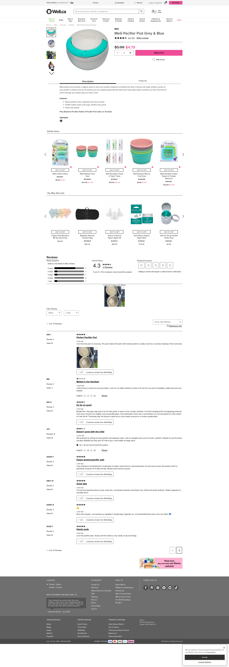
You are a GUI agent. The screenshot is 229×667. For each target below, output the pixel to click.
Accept (205, 657)
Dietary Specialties (115, 636)
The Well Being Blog (122, 600)
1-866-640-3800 (65, 641)
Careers (94, 609)
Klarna (93, 603)
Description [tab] (88, 81)
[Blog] (163, 587)
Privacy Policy (210, 652)
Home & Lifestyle (131, 20)
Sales (179, 20)
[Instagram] (151, 587)
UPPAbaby (81, 630)
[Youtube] (170, 587)
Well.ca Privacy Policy (123, 593)
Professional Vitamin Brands (119, 630)
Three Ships (82, 627)
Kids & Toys (70, 20)
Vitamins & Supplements (156, 20)
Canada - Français (55, 587)
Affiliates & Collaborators (124, 587)
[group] (51, 32)
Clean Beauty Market (116, 624)
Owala (49, 630)
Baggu (49, 627)
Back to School (52, 20)
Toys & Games (114, 627)
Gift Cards (95, 587)
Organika (50, 636)
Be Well (119, 603)
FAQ (92, 593)
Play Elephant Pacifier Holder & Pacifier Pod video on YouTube (86, 111)
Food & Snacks (142, 20)
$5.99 (119, 47)
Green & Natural (169, 20)
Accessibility (95, 606)
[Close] (224, 647)
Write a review (143, 38)
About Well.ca (120, 584)
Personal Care (94, 20)
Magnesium (113, 633)
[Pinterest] (157, 587)
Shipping (94, 597)
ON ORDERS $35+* (58, 3)
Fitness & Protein (106, 20)
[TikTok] (176, 587)
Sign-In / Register (155, 3)
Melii (116, 28)
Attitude (49, 633)
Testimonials (119, 590)
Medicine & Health (118, 20)
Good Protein (82, 624)
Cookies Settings (204, 662)
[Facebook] (145, 587)
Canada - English (55, 584)
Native (49, 624)
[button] (51, 73)
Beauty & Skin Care (81, 20)
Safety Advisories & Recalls (101, 590)
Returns (94, 600)
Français (95, 3)
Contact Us (95, 584)
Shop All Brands (83, 636)
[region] (204, 655)
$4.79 (130, 47)
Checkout (175, 2)
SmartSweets (82, 633)
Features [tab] (143, 80)
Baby (61, 20)
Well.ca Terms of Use (123, 597)
